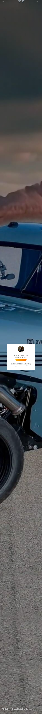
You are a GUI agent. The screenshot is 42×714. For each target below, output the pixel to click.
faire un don (21, 359)
